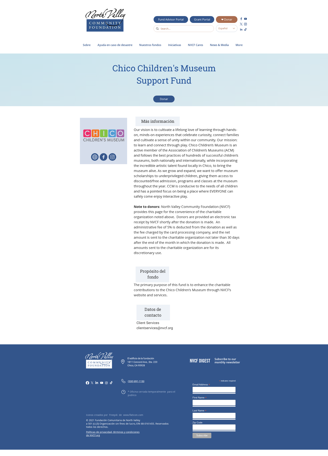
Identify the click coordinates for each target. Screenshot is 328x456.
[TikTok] (111, 383)
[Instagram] (106, 383)
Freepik (113, 415)
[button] (116, 45)
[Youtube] (101, 383)
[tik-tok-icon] (245, 29)
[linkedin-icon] (241, 29)
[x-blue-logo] (241, 24)
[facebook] (241, 18)
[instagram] (245, 24)
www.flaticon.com (133, 415)
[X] (92, 383)
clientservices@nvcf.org (154, 328)
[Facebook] (87, 383)
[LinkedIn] (96, 383)
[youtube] (245, 18)
